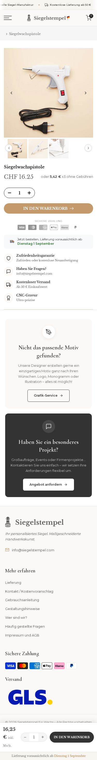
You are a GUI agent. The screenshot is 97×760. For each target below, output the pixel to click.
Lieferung (13, 582)
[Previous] (12, 93)
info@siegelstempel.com (33, 550)
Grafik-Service (45, 395)
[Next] (85, 93)
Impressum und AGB (22, 635)
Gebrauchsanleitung (22, 600)
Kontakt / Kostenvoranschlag (29, 591)
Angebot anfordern (45, 484)
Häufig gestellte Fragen (25, 626)
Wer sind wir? (16, 617)
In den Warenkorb (72, 737)
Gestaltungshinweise (22, 609)
